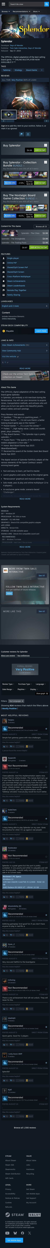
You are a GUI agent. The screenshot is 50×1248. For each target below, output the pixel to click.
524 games (12, 761)
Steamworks (10, 1169)
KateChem (12, 810)
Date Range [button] (7, 689)
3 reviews (11, 722)
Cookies (8, 1202)
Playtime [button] (21, 689)
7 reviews (11, 1021)
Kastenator (12, 848)
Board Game (31, 70)
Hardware (30, 1169)
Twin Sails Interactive (18, 48)
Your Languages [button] (15, 701)
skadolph (11, 1018)
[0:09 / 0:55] (25, 95)
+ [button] (41, 70)
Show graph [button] (40, 693)
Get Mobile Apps (14, 1240)
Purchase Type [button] (24, 684)
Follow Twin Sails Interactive (25, 586)
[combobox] (26, 4)
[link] (25, 183)
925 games (12, 909)
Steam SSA (9, 1165)
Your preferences (23, 656)
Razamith (12, 758)
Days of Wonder (16, 45)
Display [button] (33, 689)
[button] (5, 11)
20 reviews (22, 909)
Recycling (30, 1174)
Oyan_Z (11, 944)
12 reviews (11, 1092)
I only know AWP (15, 1054)
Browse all (41, 226)
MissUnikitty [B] (14, 906)
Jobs (28, 1165)
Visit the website (9, 356)
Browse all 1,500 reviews (25, 1127)
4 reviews (11, 812)
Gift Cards (9, 1178)
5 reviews (11, 1056)
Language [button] (40, 684)
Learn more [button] (41, 331)
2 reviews (22, 761)
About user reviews (8, 656)
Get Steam (30, 1189)
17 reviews (11, 947)
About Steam (10, 1160)
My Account (31, 1202)
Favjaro (11, 720)
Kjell (10, 1090)
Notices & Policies (12, 1198)
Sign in (4, 126)
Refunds (8, 1207)
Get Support (31, 1198)
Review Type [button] (7, 684)
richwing (11, 980)
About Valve (31, 1160)
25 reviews (11, 850)
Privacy (8, 1189)
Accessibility (10, 1194)
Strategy (18, 70)
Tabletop (6, 70)
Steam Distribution (12, 1174)
